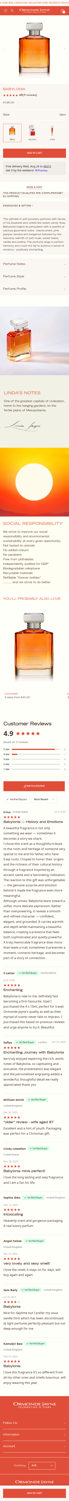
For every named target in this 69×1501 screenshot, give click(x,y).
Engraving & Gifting (18, 206)
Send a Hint (34, 187)
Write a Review (36, 786)
